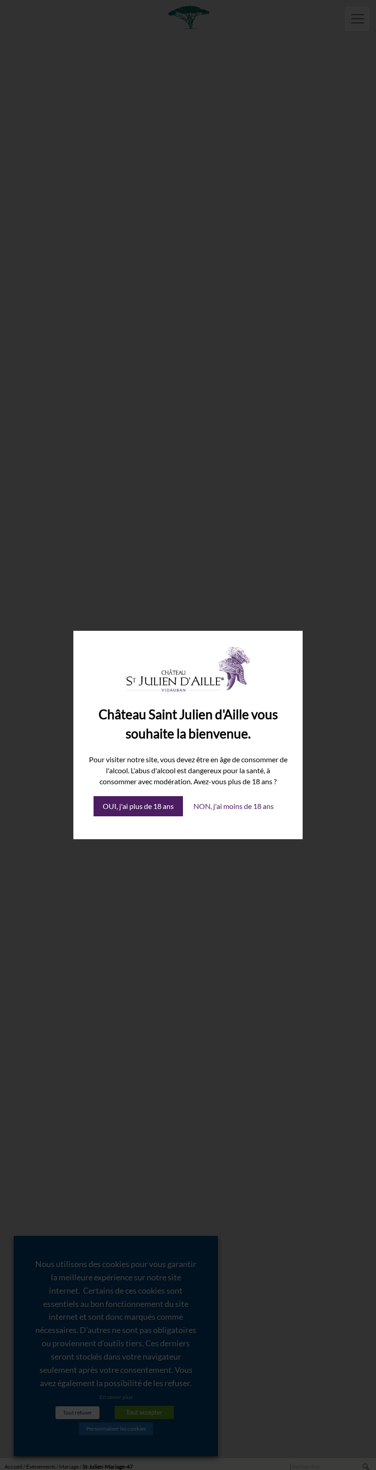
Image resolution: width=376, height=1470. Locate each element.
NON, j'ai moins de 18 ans (234, 806)
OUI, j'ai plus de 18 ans (138, 806)
